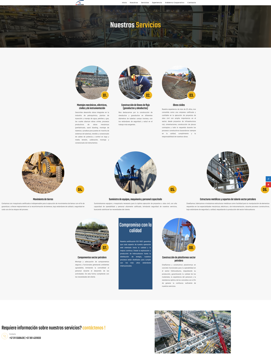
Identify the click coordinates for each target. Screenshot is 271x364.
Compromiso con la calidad (135, 228)
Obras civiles (179, 105)
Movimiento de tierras (43, 199)
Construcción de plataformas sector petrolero (179, 259)
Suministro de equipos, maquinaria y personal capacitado (135, 199)
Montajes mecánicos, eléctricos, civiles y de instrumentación (92, 107)
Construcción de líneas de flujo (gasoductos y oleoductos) (135, 107)
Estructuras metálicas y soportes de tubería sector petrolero (228, 199)
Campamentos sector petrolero (92, 257)
